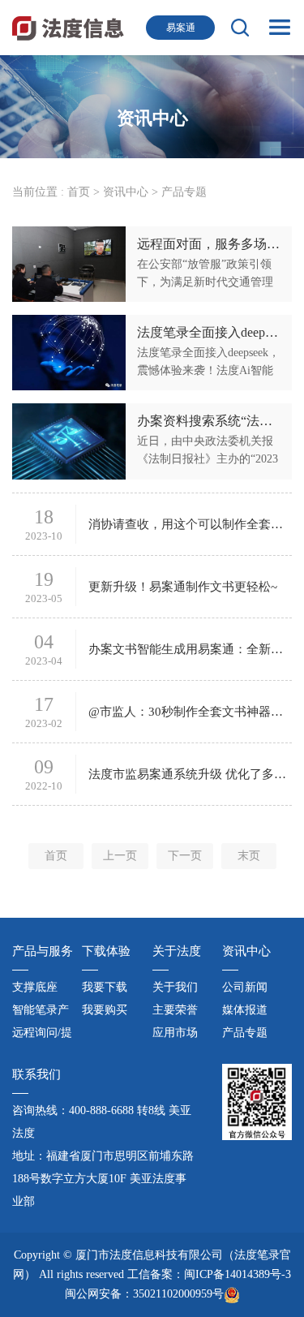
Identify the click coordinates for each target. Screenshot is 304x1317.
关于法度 (176, 951)
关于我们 (175, 987)
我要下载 (104, 987)
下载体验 (106, 951)
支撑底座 (35, 987)
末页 (249, 856)
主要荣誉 (175, 1010)
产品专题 (245, 1032)
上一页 (120, 856)
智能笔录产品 (40, 1013)
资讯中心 (125, 192)
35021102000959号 (178, 1294)
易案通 (180, 27)
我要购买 (104, 1010)
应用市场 (175, 1032)
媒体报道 (245, 1010)
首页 (78, 192)
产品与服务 (42, 951)
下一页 (185, 856)
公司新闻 (245, 987)
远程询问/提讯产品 (42, 1035)
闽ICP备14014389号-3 (237, 1274)
